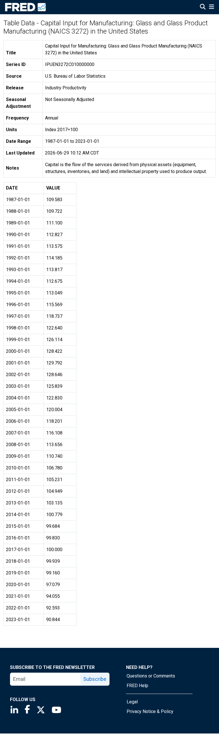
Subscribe (94, 679)
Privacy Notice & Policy (150, 711)
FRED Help (137, 685)
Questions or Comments (151, 676)
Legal (132, 701)
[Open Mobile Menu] (211, 7)
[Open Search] (203, 7)
